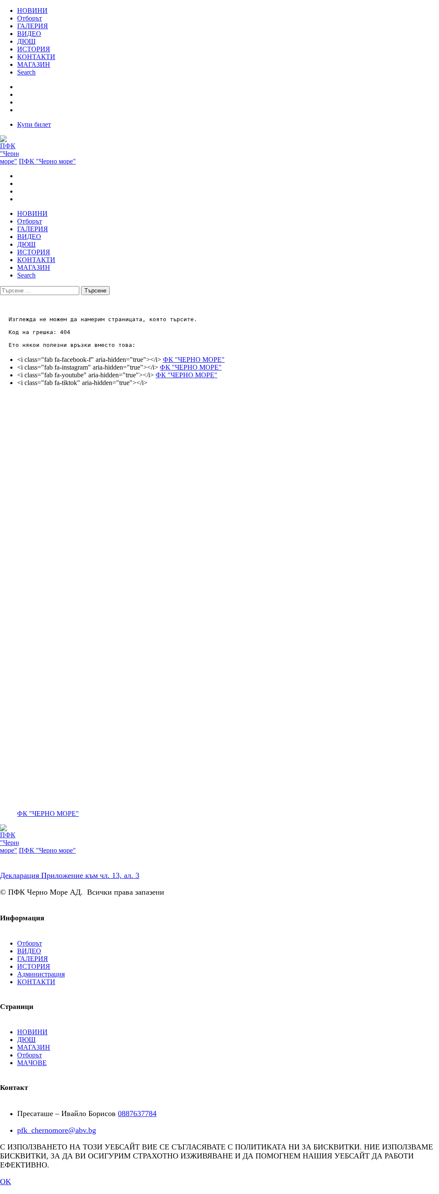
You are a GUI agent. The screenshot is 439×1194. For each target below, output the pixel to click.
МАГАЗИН (33, 64)
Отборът (29, 18)
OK (5, 1181)
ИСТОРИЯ (33, 49)
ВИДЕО (29, 33)
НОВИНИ (32, 10)
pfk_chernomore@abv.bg (56, 1130)
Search (26, 72)
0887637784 (137, 1113)
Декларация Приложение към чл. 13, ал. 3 (69, 875)
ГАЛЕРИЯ (32, 26)
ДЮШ (26, 41)
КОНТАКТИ (36, 56)
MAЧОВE (32, 1062)
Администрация (41, 974)
